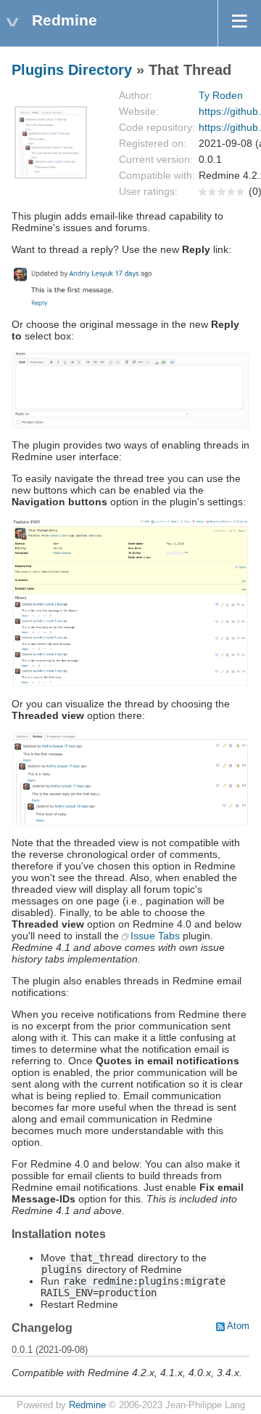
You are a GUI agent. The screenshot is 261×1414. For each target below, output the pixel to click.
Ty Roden (221, 95)
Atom (238, 1326)
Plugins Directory (72, 70)
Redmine (87, 1405)
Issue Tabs (155, 935)
